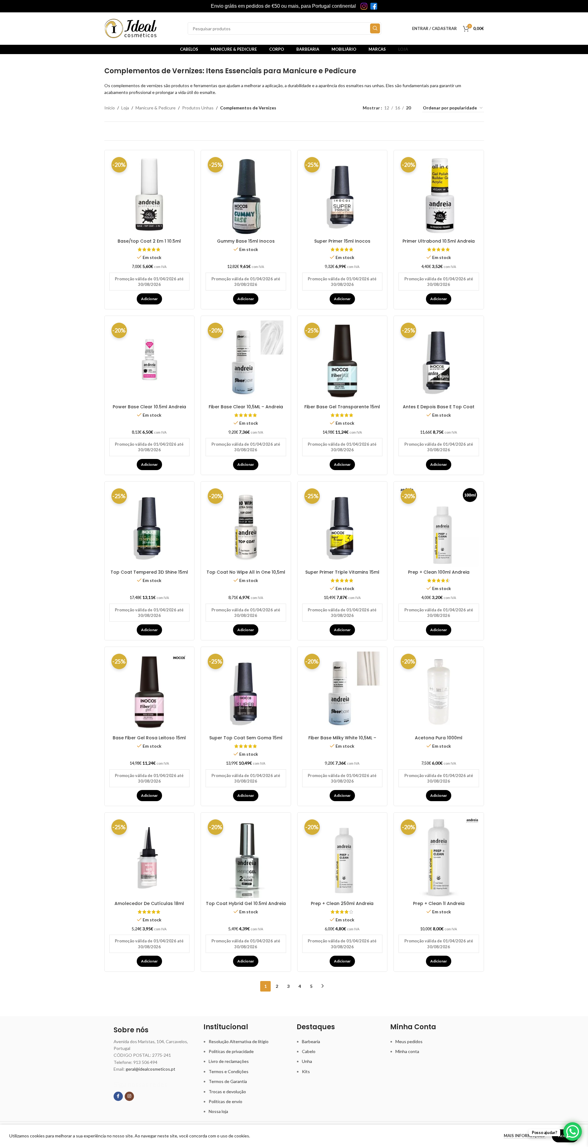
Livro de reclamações (229, 1061)
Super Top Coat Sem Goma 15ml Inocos (245, 741)
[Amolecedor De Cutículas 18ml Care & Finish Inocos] (149, 857)
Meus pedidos (409, 1041)
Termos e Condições (228, 1071)
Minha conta (407, 1051)
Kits (306, 1071)
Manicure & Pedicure (156, 107)
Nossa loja (218, 1111)
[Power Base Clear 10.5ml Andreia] (149, 361)
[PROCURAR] (375, 28)
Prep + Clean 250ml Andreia (342, 903)
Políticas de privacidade (231, 1051)
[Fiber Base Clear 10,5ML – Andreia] (246, 361)
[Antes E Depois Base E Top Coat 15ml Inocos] (438, 361)
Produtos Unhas (198, 107)
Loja (125, 107)
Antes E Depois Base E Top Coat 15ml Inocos (438, 410)
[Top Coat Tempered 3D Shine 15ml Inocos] (149, 526)
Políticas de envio (225, 1101)
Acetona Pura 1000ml (438, 738)
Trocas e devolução (227, 1091)
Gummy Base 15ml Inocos (246, 241)
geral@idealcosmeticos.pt (150, 1069)
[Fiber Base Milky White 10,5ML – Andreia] (342, 692)
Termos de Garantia (228, 1081)
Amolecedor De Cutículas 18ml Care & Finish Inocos (149, 906)
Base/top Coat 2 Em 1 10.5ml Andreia (149, 244)
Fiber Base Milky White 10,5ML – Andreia (342, 741)
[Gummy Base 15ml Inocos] (246, 195)
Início (109, 107)
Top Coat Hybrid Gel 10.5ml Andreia (246, 903)
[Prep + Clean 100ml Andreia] (438, 526)
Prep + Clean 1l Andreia (439, 903)
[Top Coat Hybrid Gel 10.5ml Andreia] (246, 857)
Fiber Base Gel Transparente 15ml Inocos (342, 410)
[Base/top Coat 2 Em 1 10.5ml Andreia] (149, 195)
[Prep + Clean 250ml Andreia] (342, 857)
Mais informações (525, 1135)
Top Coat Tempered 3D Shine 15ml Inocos (149, 575)
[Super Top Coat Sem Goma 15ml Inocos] (246, 692)
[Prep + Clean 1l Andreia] (438, 857)
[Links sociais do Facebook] (118, 1096)
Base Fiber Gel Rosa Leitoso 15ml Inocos (149, 741)
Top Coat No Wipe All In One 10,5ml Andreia (245, 575)
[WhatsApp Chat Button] (572, 1131)
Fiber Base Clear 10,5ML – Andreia (246, 407)
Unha (307, 1061)
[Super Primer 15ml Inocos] (342, 195)
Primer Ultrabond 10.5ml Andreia (438, 241)
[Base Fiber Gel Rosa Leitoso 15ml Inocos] (149, 692)
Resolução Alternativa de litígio (239, 1041)
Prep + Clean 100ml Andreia (438, 572)
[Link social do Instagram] (129, 1096)
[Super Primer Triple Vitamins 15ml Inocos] (342, 526)
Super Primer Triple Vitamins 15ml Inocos (342, 575)
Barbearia (311, 1041)
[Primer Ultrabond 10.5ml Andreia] (438, 195)
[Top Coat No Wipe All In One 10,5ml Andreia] (246, 526)
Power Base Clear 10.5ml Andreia (149, 407)
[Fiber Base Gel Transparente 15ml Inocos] (342, 361)
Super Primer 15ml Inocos (342, 241)
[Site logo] (130, 28)
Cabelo (308, 1051)
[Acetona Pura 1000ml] (438, 692)
